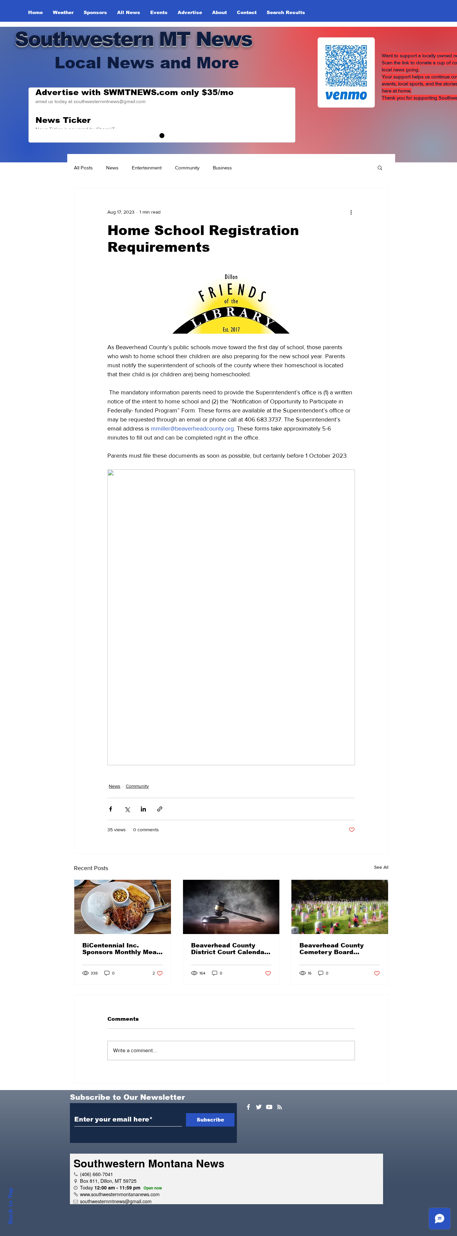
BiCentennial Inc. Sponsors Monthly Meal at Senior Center (120, 948)
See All (381, 867)
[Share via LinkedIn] (143, 809)
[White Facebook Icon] (248, 1107)
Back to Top (10, 1206)
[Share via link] (160, 809)
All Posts (83, 167)
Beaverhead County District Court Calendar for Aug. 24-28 (229, 948)
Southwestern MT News (133, 39)
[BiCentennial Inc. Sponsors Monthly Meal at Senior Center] (122, 907)
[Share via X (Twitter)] (127, 809)
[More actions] (351, 212)
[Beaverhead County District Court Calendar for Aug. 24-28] (231, 907)
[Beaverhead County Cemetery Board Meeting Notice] (339, 907)
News (112, 167)
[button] (380, 167)
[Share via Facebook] (110, 809)
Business (222, 167)
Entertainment (147, 167)
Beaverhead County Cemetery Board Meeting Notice (331, 948)
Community (187, 167)
